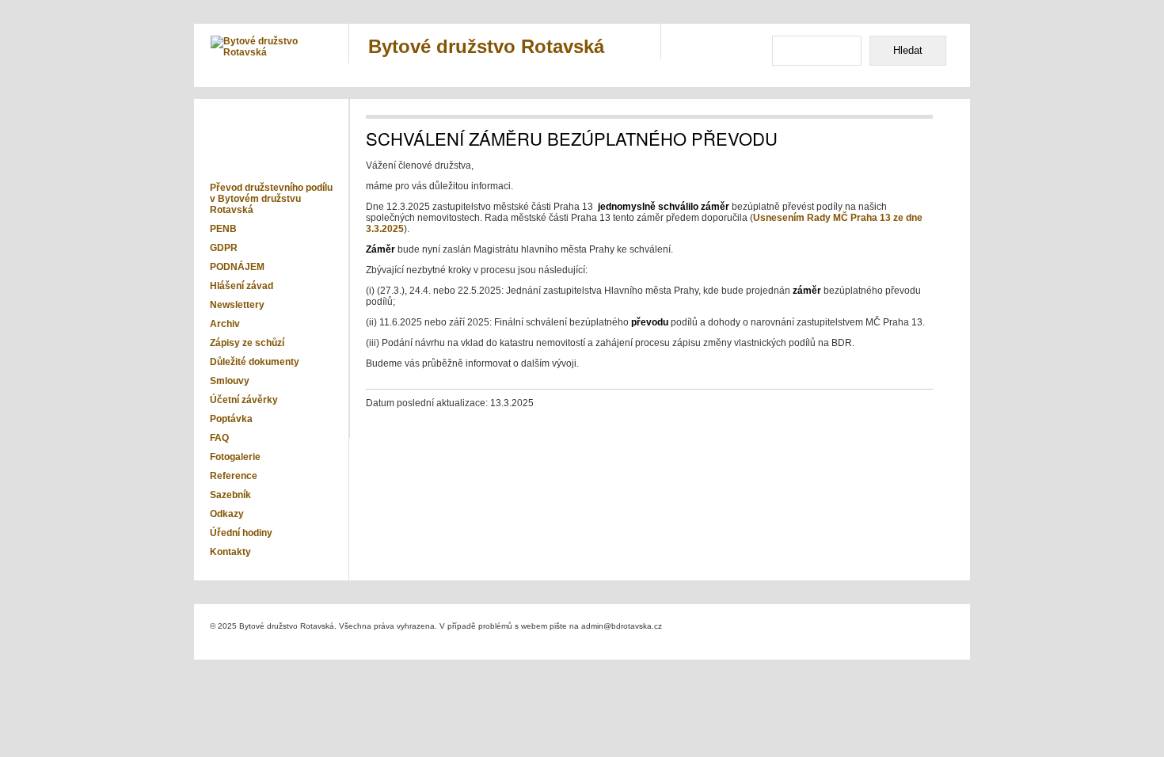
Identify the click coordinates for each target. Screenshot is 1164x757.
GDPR (224, 247)
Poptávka (231, 418)
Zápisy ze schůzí (247, 342)
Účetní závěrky (244, 399)
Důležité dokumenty (254, 361)
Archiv (225, 323)
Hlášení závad (241, 285)
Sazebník (230, 494)
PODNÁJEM (237, 266)
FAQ (219, 437)
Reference (233, 475)
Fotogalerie (235, 456)
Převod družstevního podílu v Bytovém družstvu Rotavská (271, 198)
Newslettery (237, 304)
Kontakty (230, 551)
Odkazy (227, 513)
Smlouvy (229, 380)
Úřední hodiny (241, 532)
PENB (223, 228)
